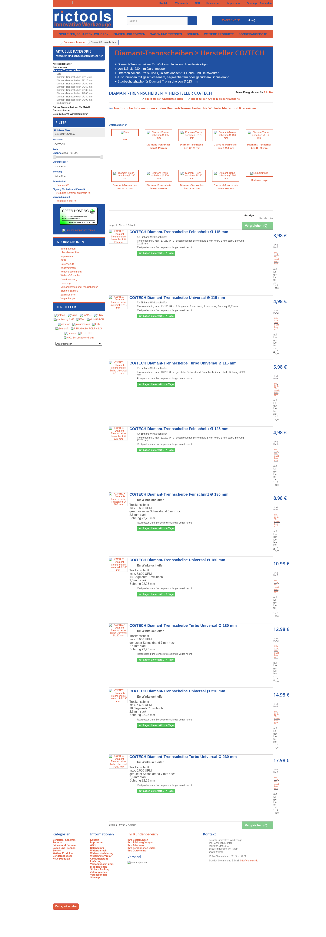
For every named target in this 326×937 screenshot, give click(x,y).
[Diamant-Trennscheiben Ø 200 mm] (158, 176)
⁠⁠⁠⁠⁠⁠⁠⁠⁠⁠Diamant (63, 185)
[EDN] (80, 319)
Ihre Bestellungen (138, 839)
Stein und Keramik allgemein (73, 192)
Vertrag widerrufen (66, 906)
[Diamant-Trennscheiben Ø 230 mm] (192, 176)
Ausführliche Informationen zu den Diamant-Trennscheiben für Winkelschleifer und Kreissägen (185, 108)
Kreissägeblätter (62, 63)
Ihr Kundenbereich (143, 834)
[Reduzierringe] (259, 173)
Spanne (57, 153)
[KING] (98, 315)
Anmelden (266, 3)
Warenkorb (181, 3)
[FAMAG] (86, 315)
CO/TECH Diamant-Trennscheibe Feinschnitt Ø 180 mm (178, 494)
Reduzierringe (63, 103)
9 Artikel (268, 92)
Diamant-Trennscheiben (67, 70)
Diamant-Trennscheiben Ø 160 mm (74, 87)
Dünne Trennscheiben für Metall (71, 107)
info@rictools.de (249, 860)
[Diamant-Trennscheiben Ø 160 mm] (259, 135)
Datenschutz (213, 3)
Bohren (193, 34)
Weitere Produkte (219, 34)
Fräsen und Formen (129, 34)
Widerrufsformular (70, 275)
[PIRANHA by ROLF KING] (86, 328)
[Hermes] (70, 333)
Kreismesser (60, 67)
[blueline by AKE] (64, 319)
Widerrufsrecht (68, 267)
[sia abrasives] (81, 324)
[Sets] (125, 132)
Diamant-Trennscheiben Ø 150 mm (74, 83)
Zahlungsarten (68, 294)
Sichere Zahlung (69, 290)
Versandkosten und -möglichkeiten (79, 287)
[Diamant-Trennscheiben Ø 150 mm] (225, 135)
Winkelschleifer (67, 200)
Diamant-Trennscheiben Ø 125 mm (74, 80)
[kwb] (95, 324)
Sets (58, 74)
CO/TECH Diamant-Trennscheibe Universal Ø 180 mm (177, 560)
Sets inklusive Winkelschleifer (70, 114)
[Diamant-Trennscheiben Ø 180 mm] (125, 176)
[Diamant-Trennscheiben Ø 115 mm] (158, 135)
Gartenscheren (61, 110)
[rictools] (60, 315)
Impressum (233, 3)
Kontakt (163, 3)
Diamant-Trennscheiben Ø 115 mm (74, 77)
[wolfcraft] (64, 324)
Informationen (70, 242)
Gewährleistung (68, 279)
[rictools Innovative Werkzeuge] (88, 18)
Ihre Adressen (136, 845)
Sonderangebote (253, 34)
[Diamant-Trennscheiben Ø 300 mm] (225, 176)
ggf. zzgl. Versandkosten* (277, 258)
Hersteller (66, 307)
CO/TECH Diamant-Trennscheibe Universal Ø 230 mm (177, 691)
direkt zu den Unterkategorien (164, 98)
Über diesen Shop (70, 252)
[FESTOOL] (86, 333)
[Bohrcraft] (62, 328)
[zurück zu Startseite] (56, 42)
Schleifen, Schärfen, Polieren (83, 34)
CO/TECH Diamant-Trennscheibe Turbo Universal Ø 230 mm (183, 757)
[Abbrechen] (77, 134)
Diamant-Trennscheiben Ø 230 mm (74, 96)
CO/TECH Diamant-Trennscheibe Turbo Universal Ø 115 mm (183, 363)
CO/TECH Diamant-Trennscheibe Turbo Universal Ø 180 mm (183, 625)
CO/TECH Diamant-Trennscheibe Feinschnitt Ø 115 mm (178, 232)
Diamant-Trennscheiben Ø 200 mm (74, 93)
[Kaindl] (72, 315)
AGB (196, 3)
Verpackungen (68, 298)
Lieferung (65, 283)
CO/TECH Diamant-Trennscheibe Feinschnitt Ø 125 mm (178, 429)
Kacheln (263, 218)
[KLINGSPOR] (95, 319)
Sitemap (251, 3)
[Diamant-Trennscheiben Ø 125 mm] (192, 135)
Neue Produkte (61, 858)
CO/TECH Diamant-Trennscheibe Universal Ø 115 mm (177, 297)
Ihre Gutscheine (137, 850)
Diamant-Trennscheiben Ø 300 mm (74, 100)
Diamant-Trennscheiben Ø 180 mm (74, 90)
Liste (271, 218)
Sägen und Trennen (166, 34)
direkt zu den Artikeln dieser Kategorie (215, 98)
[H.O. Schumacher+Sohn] (78, 337)
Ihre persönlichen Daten (141, 848)
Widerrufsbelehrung (71, 271)
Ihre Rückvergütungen (140, 842)
